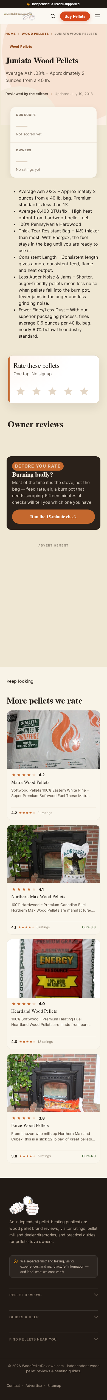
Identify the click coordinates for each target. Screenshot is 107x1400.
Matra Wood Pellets (30, 782)
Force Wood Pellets (30, 1125)
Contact (13, 1385)
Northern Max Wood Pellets (38, 896)
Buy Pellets (75, 16)
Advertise (34, 1385)
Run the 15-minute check (53, 516)
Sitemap (54, 1385)
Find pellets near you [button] (33, 1339)
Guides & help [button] (24, 1316)
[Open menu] (97, 16)
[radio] (20, 391)
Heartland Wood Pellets (34, 1011)
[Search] (52, 16)
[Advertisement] (53, 605)
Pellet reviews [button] (25, 1294)
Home (10, 34)
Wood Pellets (35, 34)
